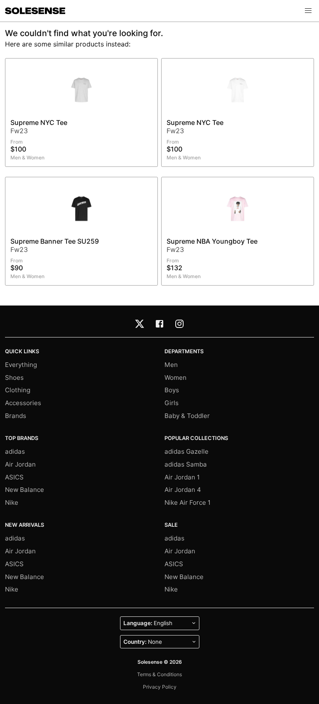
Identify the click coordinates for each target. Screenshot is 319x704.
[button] (308, 11)
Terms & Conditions (159, 674)
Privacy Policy (160, 687)
